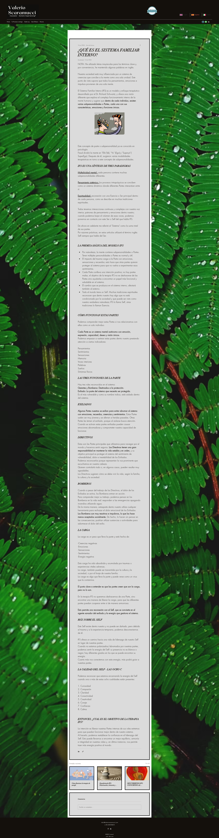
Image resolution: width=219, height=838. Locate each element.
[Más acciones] (140, 45)
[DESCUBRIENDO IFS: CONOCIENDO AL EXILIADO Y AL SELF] (137, 773)
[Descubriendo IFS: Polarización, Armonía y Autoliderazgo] (110, 773)
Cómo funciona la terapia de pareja (81, 784)
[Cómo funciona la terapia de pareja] (82, 773)
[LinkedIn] (209, 22)
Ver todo (148, 763)
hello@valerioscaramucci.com (109, 822)
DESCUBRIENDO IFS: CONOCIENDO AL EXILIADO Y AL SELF (135, 784)
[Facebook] (108, 829)
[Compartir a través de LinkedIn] (78, 751)
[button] (41, 21)
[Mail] (203, 22)
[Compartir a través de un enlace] (83, 751)
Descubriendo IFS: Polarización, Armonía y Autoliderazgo (107, 784)
